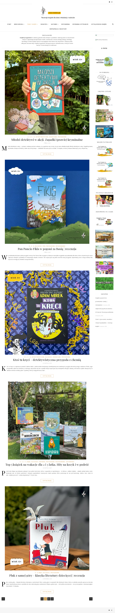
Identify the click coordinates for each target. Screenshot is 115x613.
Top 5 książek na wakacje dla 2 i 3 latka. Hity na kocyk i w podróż (47, 464)
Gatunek (54, 24)
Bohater (44, 24)
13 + (25, 357)
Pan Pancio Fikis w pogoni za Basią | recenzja (47, 249)
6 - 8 (29, 137)
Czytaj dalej (47, 154)
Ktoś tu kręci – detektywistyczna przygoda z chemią (47, 360)
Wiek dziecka (18, 24)
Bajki (29, 461)
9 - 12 (33, 137)
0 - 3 (21, 461)
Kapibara (42, 461)
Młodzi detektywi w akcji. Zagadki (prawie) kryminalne (47, 139)
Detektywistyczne (42, 137)
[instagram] (111, 2)
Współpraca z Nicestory (58, 29)
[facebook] (109, 2)
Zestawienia (65, 24)
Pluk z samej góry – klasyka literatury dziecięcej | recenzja (47, 575)
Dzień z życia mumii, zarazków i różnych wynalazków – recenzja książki (103, 322)
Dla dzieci (38, 246)
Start (9, 24)
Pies (44, 246)
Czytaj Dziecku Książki (99, 24)
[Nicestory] (57, 13)
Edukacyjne (53, 137)
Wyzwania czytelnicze (80, 24)
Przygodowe (62, 137)
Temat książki (32, 24)
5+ (29, 246)
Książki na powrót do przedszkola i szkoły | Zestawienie (101, 301)
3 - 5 (25, 461)
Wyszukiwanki (60, 246)
